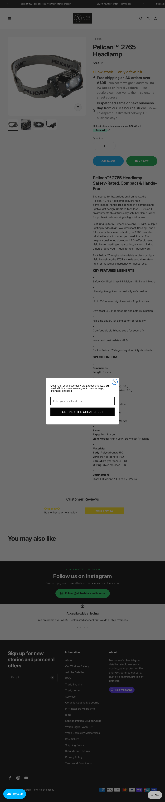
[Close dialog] (114, 382)
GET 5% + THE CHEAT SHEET (82, 411)
